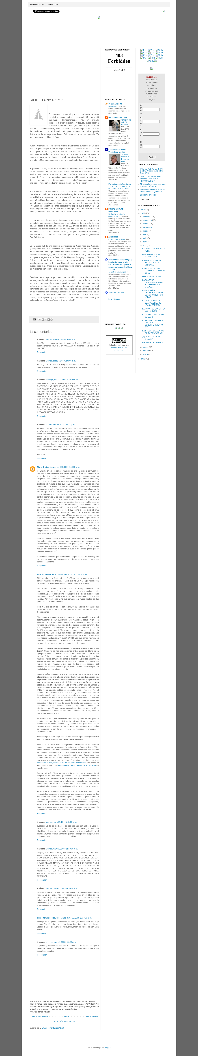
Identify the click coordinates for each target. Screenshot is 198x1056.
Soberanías (113, 106)
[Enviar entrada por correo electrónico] (35, 319)
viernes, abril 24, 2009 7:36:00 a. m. (61, 339)
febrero (146, 351)
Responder (42, 352)
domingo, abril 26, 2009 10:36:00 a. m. (62, 380)
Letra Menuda (114, 299)
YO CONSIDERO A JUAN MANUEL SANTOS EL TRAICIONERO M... (150, 178)
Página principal (37, 4)
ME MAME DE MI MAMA (152, 343)
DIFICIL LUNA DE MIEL (152, 276)
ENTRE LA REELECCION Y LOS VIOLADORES (153, 332)
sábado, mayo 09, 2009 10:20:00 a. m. (76, 918)
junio (145, 238)
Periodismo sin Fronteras (119, 184)
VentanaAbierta (115, 104)
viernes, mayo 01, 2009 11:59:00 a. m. (62, 888)
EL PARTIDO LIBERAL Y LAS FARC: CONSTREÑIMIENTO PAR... (152, 323)
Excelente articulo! (148, 195)
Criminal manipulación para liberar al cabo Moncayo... (151, 262)
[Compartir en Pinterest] (51, 319)
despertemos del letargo (48, 918)
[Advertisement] (99, 23)
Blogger (108, 1048)
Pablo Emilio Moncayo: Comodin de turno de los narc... (153, 270)
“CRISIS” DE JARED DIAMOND (126, 122)
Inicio (66, 1016)
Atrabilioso (113, 237)
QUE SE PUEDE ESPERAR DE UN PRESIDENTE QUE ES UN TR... (152, 171)
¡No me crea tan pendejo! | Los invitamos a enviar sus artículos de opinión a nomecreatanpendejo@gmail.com (120, 265)
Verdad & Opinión (116, 292)
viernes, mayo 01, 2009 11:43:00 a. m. (62, 849)
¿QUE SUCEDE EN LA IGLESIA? (151, 338)
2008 (143, 359)
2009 (143, 213)
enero (145, 354)
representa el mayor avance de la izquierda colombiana (61, 763)
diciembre (147, 217)
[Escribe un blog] (42, 319)
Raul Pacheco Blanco (117, 118)
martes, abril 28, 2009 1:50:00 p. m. (60, 425)
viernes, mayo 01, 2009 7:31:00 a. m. (61, 822)
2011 (143, 210)
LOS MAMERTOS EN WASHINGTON (151, 255)
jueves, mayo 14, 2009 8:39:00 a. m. (61, 942)
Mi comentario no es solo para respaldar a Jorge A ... (153, 185)
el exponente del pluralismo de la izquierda (77, 765)
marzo (145, 347)
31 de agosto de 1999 (116, 239)
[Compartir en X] (45, 319)
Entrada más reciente (39, 1016)
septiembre (148, 227)
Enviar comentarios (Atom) (53, 1028)
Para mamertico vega (46, 574)
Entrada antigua (91, 1016)
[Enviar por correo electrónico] (39, 319)
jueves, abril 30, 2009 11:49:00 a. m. (72, 574)
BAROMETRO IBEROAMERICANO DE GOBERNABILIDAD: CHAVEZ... (153, 283)
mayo (145, 242)
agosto (146, 231)
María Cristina (43, 467)
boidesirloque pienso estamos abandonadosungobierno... (153, 190)
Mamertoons (53, 4)
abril (145, 245)
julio (145, 235)
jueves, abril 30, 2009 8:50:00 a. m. (65, 467)
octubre (146, 224)
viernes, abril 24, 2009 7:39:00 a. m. (61, 361)
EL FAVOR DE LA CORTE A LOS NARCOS (153, 310)
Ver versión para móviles (64, 1021)
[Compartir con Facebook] (48, 319)
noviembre (147, 220)
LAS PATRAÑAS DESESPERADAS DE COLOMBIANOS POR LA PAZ (152, 293)
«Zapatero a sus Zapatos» (118, 272)
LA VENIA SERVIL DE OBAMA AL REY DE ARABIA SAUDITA (151, 303)
